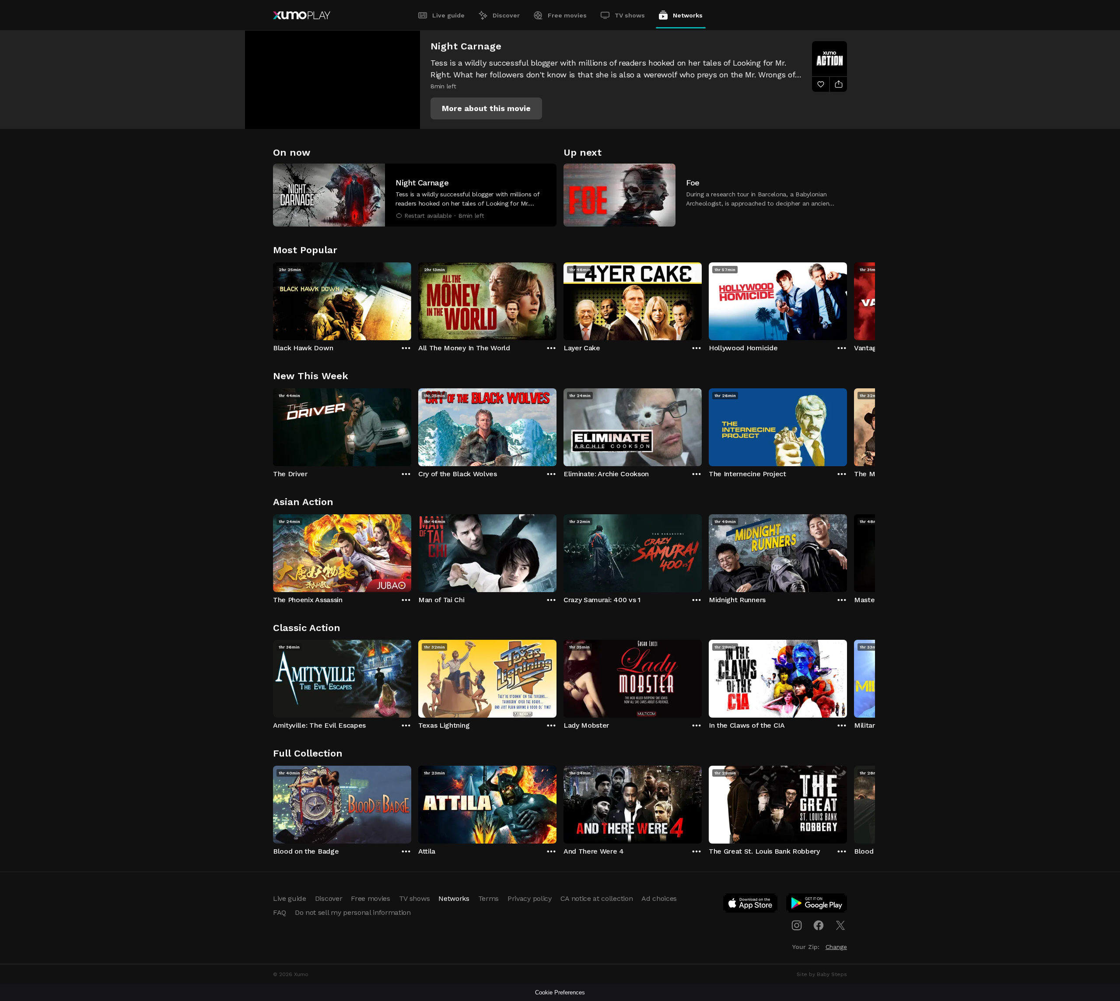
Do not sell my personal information (353, 912)
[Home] (301, 15)
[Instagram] (796, 925)
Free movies (567, 15)
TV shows (630, 15)
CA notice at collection (596, 898)
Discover (506, 15)
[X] (840, 925)
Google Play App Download (817, 905)
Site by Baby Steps (822, 974)
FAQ (279, 912)
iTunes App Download (750, 905)
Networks (688, 15)
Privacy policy (530, 898)
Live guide (448, 15)
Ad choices (659, 898)
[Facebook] (818, 925)
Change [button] (836, 946)
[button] (486, 108)
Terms (488, 898)
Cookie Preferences (560, 992)
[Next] (847, 299)
